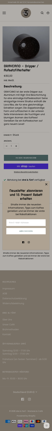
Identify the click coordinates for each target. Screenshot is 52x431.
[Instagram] (29, 242)
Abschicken (26, 231)
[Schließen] (46, 184)
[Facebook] (23, 242)
